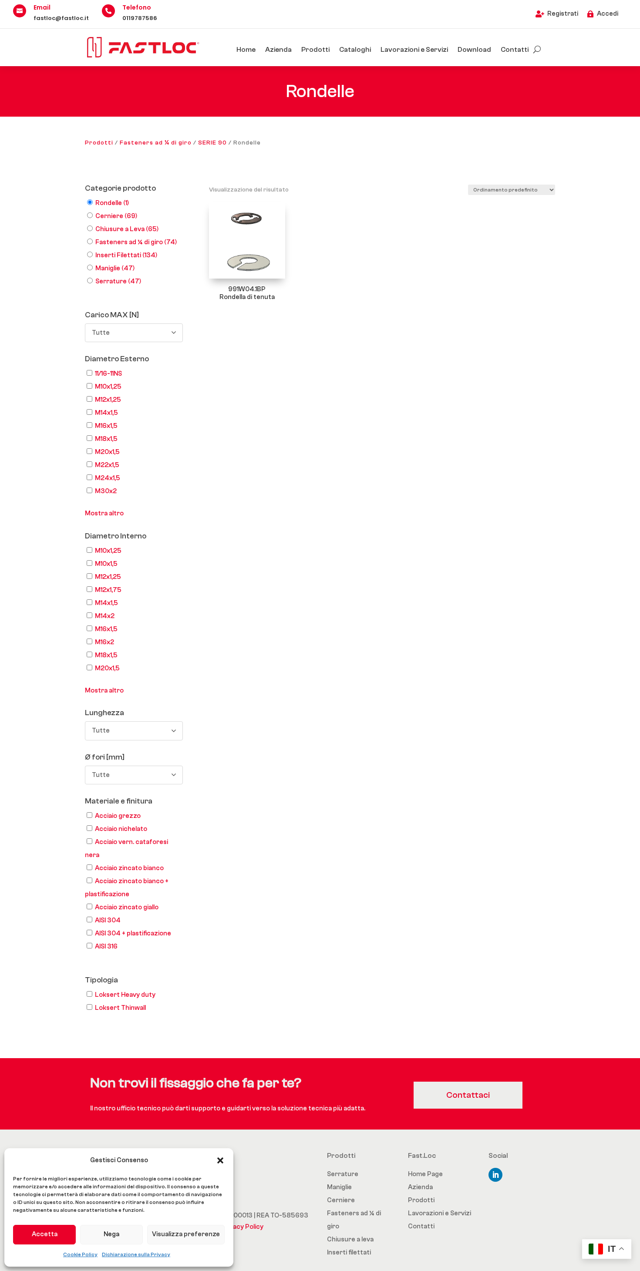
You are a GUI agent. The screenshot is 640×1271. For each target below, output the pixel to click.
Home (246, 50)
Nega (111, 1234)
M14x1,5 (106, 413)
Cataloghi (355, 50)
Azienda (278, 50)
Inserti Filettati (126, 255)
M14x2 (105, 616)
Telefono (136, 7)
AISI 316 (106, 946)
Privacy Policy (242, 1227)
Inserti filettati (349, 1252)
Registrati (562, 13)
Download (474, 50)
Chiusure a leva (350, 1239)
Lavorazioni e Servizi (414, 50)
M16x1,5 (106, 426)
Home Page (425, 1174)
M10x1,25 (108, 386)
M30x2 (106, 491)
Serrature (118, 281)
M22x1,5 (107, 465)
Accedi (607, 13)
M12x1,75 (108, 590)
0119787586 (139, 18)
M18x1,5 (106, 439)
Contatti (515, 50)
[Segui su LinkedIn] (495, 1175)
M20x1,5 (107, 452)
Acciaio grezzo (118, 816)
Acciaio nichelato (121, 829)
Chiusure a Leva (126, 229)
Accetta (44, 1234)
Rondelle (112, 203)
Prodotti (315, 50)
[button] (220, 1160)
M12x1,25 (108, 399)
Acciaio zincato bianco (129, 868)
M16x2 (104, 642)
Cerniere (116, 216)
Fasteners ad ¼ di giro (156, 142)
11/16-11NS (108, 373)
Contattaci (468, 1095)
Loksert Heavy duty (125, 995)
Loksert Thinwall (120, 1008)
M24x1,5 (107, 478)
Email (42, 7)
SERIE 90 (212, 142)
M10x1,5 (106, 564)
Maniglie (115, 268)
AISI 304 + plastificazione (133, 933)
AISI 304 (108, 920)
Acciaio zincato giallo (126, 907)
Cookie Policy (80, 1254)
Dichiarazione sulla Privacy (136, 1254)
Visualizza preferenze (186, 1234)
